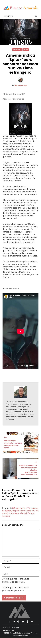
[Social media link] (9, 621)
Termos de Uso (8, 630)
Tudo (26, 49)
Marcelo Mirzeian (21, 85)
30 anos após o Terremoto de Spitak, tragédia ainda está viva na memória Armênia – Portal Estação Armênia (20, 512)
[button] (36, 16)
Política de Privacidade (11, 628)
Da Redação (17, 49)
